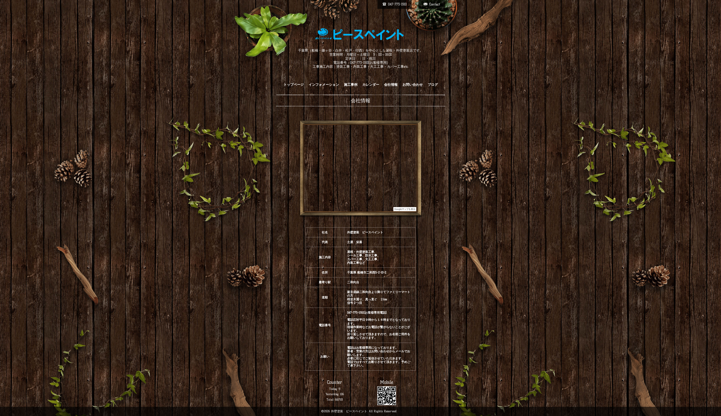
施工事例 (350, 85)
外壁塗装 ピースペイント (349, 411)
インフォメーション (324, 85)
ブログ (433, 85)
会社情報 (391, 85)
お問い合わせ (413, 85)
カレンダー (370, 85)
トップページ (294, 85)
